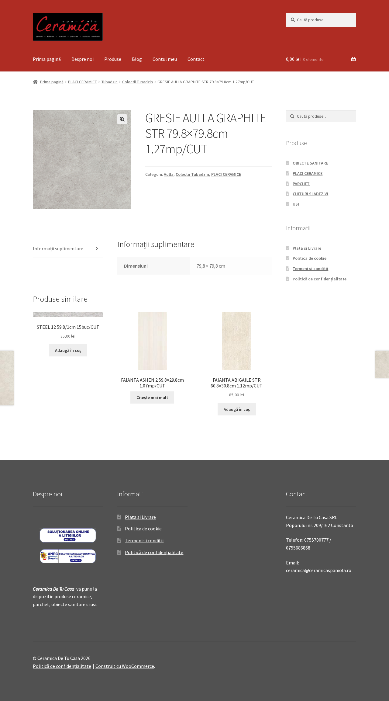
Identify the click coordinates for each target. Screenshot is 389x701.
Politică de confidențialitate (319, 279)
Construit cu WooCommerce (124, 666)
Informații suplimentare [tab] (58, 248)
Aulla (169, 174)
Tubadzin (110, 82)
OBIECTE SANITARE (310, 163)
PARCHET (301, 183)
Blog (137, 59)
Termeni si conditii (310, 268)
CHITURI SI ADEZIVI (310, 193)
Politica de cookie (309, 258)
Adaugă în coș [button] (68, 350)
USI (296, 204)
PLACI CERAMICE (82, 82)
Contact (196, 59)
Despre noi (82, 59)
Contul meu (165, 59)
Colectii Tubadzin (137, 82)
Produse (112, 59)
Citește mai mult (152, 397)
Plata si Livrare (307, 248)
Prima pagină (47, 59)
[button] (122, 119)
